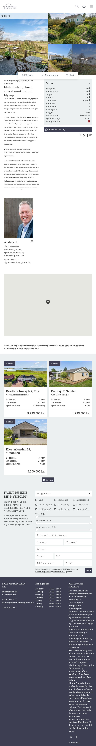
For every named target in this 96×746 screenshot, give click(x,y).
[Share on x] (84, 135)
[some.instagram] (71, 737)
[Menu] (91, 6)
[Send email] (91, 135)
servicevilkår (59, 572)
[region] (48, 305)
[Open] (89, 493)
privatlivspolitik (43, 572)
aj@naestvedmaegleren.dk (17, 262)
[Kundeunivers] (84, 6)
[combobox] (61, 494)
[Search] (77, 6)
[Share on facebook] (87, 135)
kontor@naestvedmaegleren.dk (14, 602)
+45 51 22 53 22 (11, 259)
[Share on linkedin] (81, 135)
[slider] (36, 517)
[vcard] (32, 248)
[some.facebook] (76, 737)
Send (88, 570)
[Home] (25, 6)
